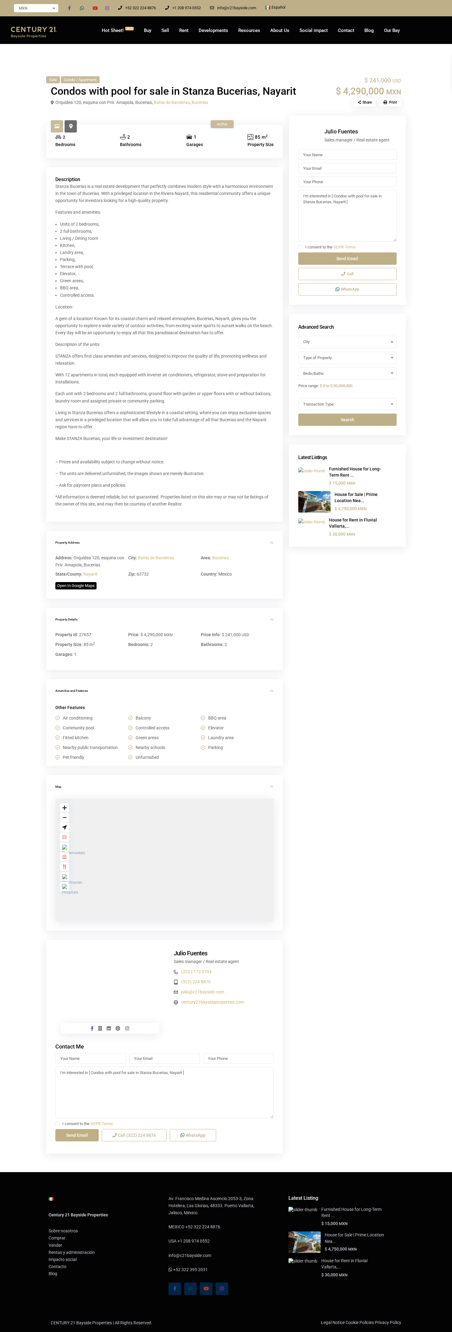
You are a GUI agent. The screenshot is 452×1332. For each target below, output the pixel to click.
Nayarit (90, 574)
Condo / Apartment (80, 79)
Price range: (308, 385)
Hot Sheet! (117, 30)
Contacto (57, 1266)
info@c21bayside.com (236, 8)
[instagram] (107, 8)
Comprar (57, 1237)
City (306, 341)
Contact (346, 30)
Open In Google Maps (76, 585)
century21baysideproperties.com (212, 1002)
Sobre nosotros (63, 1230)
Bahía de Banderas (172, 102)
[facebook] (69, 8)
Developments (213, 30)
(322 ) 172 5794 (196, 971)
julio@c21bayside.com (202, 991)
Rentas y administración (72, 1252)
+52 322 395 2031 (190, 1269)
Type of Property (317, 357)
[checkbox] (57, 1123)
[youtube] (94, 8)
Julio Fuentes (191, 953)
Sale (53, 79)
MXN (23, 8)
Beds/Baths (313, 373)
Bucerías (200, 102)
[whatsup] (82, 8)
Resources (249, 30)
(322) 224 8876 (196, 981)
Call (136, 1135)
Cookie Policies (360, 1322)
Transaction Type (318, 404)
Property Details (66, 619)
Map (58, 786)
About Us (279, 30)
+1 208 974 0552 (186, 8)
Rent (183, 30)
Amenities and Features (71, 690)
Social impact (313, 30)
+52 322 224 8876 (140, 8)
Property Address (67, 542)
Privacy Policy (388, 1322)
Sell (165, 30)
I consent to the (87, 1124)
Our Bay (392, 30)
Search (347, 419)
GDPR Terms (101, 1123)
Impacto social (63, 1259)
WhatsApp (194, 1135)
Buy (147, 30)
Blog (369, 30)
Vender (55, 1245)
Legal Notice (333, 1322)
